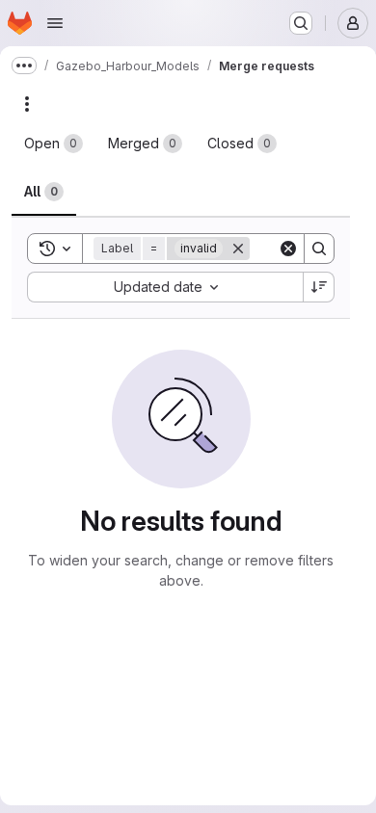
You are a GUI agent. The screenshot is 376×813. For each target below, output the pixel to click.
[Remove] (238, 248)
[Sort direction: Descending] (319, 287)
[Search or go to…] (300, 23)
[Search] (319, 248)
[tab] (53, 143)
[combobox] (165, 287)
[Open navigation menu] (55, 23)
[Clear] (288, 248)
